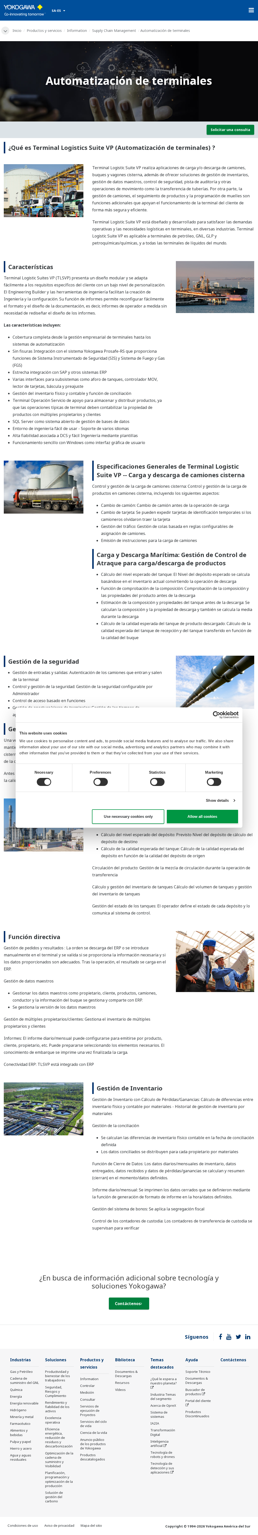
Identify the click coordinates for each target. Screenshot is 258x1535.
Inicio (17, 30)
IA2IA (154, 1423)
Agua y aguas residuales (20, 1457)
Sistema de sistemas (159, 1414)
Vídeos (120, 1389)
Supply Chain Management (114, 30)
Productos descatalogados (92, 1457)
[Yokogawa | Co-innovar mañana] (25, 10)
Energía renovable (24, 1403)
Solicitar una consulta (230, 129)
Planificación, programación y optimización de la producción (59, 1479)
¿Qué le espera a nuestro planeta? (163, 1381)
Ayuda (191, 1360)
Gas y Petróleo (21, 1371)
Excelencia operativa (53, 1420)
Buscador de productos (195, 1391)
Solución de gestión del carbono (54, 1496)
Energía (16, 1396)
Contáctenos (128, 1303)
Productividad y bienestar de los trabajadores (57, 1375)
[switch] (100, 782)
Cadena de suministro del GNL (24, 1380)
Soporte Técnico (197, 1371)
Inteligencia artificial (159, 1443)
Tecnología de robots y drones (162, 1454)
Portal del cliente (198, 1400)
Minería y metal (22, 1417)
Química (16, 1389)
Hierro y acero (21, 1448)
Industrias (20, 1360)
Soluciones (55, 1360)
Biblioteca (125, 1360)
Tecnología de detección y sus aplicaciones (162, 1467)
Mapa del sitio (91, 1525)
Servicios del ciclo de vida (93, 1423)
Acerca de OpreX (163, 1405)
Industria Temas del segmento (163, 1396)
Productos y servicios (44, 30)
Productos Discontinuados (197, 1413)
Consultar (87, 1399)
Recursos (122, 1382)
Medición (87, 1392)
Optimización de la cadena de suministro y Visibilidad (59, 1459)
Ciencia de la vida (93, 1432)
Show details (217, 800)
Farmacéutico (20, 1423)
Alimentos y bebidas (19, 1432)
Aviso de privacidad (59, 1525)
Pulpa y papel (20, 1441)
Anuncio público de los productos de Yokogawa (93, 1443)
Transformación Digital (162, 1432)
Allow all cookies (202, 816)
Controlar (87, 1385)
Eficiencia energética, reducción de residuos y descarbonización (59, 1438)
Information (77, 30)
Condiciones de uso (23, 1525)
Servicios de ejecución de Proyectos (90, 1410)
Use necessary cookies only (128, 816)
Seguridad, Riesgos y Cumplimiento (55, 1391)
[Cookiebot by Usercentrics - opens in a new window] (217, 714)
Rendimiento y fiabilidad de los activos (57, 1406)
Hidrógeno (18, 1410)
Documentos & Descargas (126, 1373)
